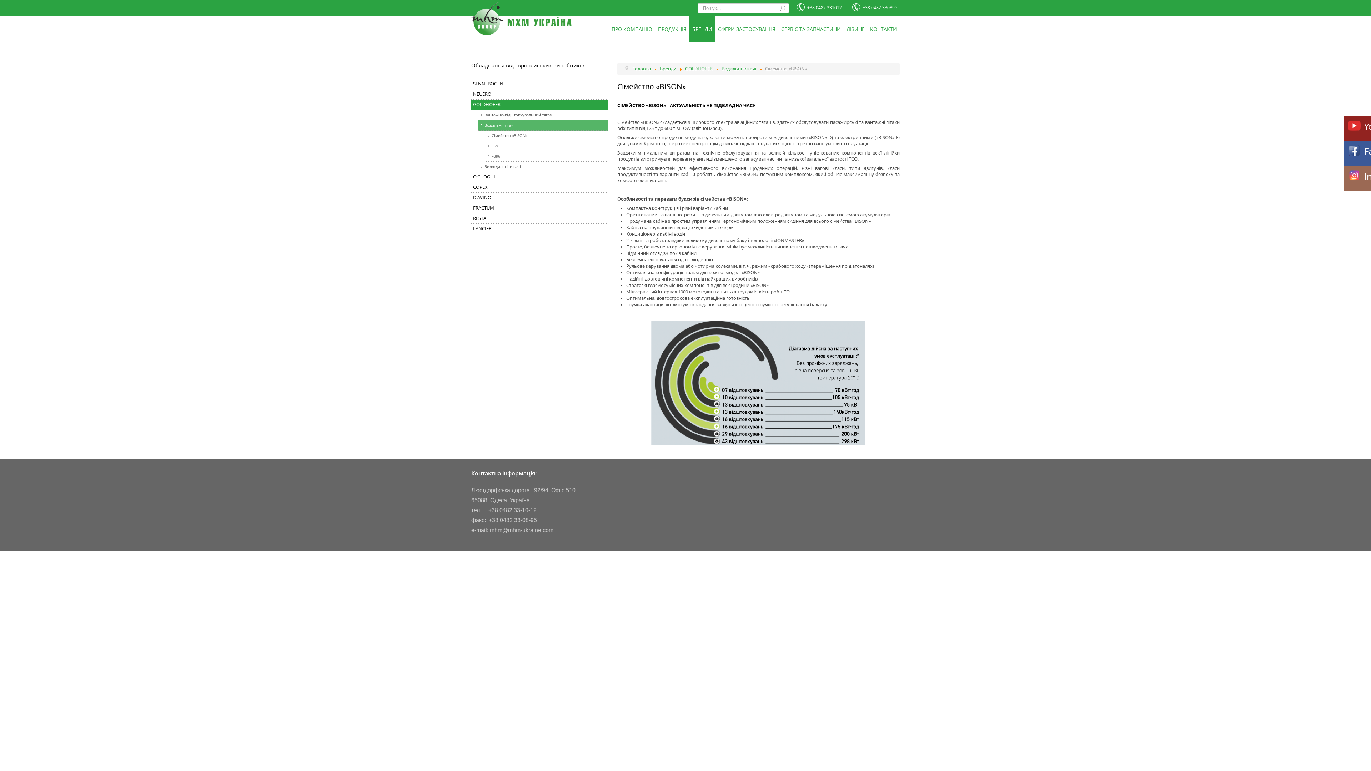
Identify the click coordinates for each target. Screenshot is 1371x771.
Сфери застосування (746, 29)
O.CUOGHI (484, 177)
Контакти (883, 29)
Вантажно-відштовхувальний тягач (518, 114)
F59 (495, 145)
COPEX (480, 187)
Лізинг (855, 29)
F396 (496, 156)
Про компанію (632, 29)
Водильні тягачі (499, 125)
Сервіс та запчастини (811, 29)
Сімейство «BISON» (509, 135)
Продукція (672, 29)
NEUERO (482, 94)
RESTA (479, 218)
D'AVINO (482, 198)
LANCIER (482, 229)
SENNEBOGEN (488, 84)
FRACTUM (483, 208)
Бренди (702, 29)
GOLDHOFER (487, 104)
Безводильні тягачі (502, 166)
